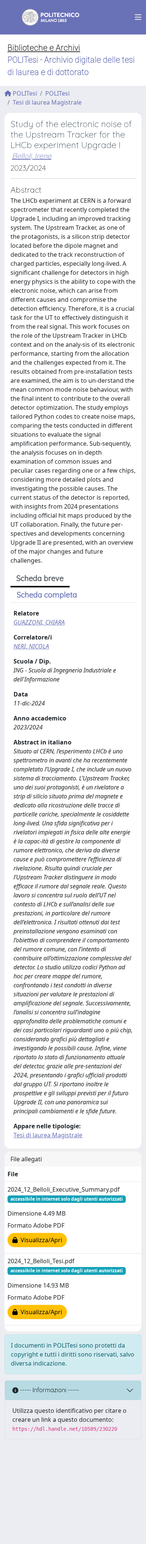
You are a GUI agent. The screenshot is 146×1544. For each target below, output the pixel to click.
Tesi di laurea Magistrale (47, 102)
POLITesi (24, 93)
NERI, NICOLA (31, 646)
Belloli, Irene (31, 155)
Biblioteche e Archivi (43, 47)
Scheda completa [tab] (47, 594)
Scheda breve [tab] (40, 578)
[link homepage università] (45, 17)
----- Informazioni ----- (48, 1390)
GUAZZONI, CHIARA (39, 622)
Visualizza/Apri (40, 1240)
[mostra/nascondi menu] (138, 17)
